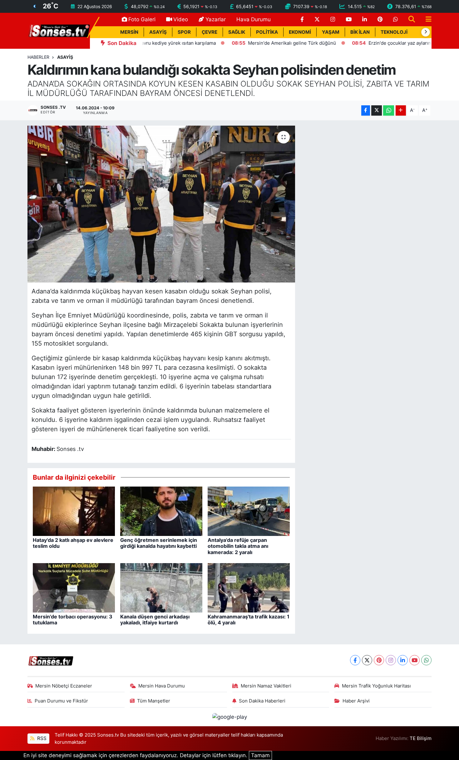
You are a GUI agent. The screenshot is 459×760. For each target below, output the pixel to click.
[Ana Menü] (426, 19)
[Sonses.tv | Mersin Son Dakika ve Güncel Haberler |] (58, 30)
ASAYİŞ (158, 32)
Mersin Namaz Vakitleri (266, 686)
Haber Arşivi (356, 701)
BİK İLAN (360, 32)
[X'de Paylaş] (376, 110)
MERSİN (129, 32)
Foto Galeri (141, 19)
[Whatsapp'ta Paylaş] (388, 110)
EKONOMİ (300, 32)
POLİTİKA (267, 32)
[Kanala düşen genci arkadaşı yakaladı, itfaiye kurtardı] (161, 587)
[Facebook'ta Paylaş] (365, 110)
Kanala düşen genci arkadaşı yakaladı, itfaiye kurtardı (155, 619)
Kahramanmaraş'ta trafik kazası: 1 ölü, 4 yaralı (248, 619)
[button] (425, 32)
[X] (367, 660)
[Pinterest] (379, 660)
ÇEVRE (209, 32)
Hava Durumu (253, 19)
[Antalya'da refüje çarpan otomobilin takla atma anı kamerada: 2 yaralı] (249, 511)
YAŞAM (330, 32)
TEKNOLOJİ (394, 32)
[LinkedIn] (402, 660)
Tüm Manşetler (153, 701)
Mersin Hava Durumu (161, 686)
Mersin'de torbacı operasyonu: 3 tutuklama (72, 619)
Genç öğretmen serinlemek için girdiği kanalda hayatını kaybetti (158, 543)
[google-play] (229, 716)
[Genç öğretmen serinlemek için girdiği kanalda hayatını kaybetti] (161, 511)
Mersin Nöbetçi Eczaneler (63, 686)
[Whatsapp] (426, 660)
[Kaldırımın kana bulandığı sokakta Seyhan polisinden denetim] (161, 204)
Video (180, 19)
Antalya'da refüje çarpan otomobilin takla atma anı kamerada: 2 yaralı (238, 546)
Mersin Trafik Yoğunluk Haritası (376, 686)
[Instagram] (391, 660)
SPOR (184, 32)
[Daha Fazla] (401, 110)
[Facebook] (355, 660)
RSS (41, 738)
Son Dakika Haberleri (262, 701)
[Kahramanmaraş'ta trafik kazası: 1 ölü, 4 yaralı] (249, 587)
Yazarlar (215, 19)
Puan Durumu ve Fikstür (61, 701)
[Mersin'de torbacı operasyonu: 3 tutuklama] (74, 587)
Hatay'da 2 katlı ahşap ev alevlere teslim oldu (73, 543)
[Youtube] (414, 660)
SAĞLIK (236, 32)
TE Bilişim (421, 738)
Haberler (38, 57)
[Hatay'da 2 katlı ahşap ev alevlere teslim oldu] (74, 511)
